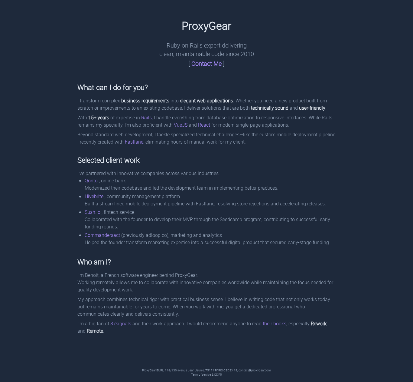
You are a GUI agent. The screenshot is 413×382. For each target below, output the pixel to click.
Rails (146, 117)
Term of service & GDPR (206, 375)
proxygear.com (261, 370)
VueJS (180, 124)
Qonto (92, 180)
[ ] (206, 63)
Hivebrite (95, 196)
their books (274, 323)
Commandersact (103, 235)
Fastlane (134, 141)
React (204, 124)
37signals (120, 323)
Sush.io (93, 212)
